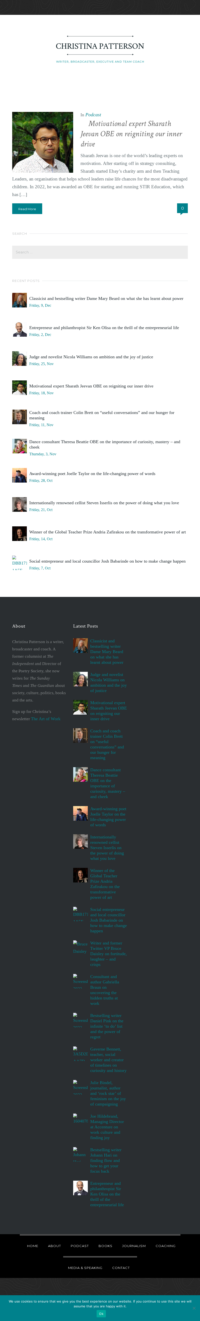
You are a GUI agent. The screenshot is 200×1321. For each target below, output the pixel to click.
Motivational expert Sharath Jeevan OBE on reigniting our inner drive (131, 133)
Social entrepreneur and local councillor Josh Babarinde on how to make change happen (107, 561)
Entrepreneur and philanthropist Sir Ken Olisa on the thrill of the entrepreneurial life (104, 327)
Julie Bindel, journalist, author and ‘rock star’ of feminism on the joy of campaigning (108, 1093)
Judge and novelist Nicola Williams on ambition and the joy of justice (91, 356)
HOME (32, 1246)
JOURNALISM (134, 1246)
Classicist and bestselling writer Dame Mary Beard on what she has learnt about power (106, 298)
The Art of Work (45, 718)
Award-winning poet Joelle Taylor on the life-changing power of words (92, 473)
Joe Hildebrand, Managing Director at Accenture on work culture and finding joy (107, 1127)
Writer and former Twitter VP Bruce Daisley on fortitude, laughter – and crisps (108, 954)
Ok (101, 1314)
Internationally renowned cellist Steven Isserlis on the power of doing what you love (104, 502)
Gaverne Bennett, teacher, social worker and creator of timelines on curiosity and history (108, 1060)
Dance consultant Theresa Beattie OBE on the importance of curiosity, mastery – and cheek (104, 444)
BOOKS (105, 1246)
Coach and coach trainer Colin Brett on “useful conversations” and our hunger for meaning (101, 415)
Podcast (93, 114)
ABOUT (54, 1246)
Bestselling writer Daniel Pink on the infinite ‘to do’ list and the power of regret (106, 1026)
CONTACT (121, 1268)
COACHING (166, 1246)
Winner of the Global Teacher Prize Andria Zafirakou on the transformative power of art (107, 532)
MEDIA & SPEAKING (85, 1268)
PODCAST (80, 1246)
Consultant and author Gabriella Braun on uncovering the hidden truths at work (104, 990)
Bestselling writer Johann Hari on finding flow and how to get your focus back (105, 1160)
